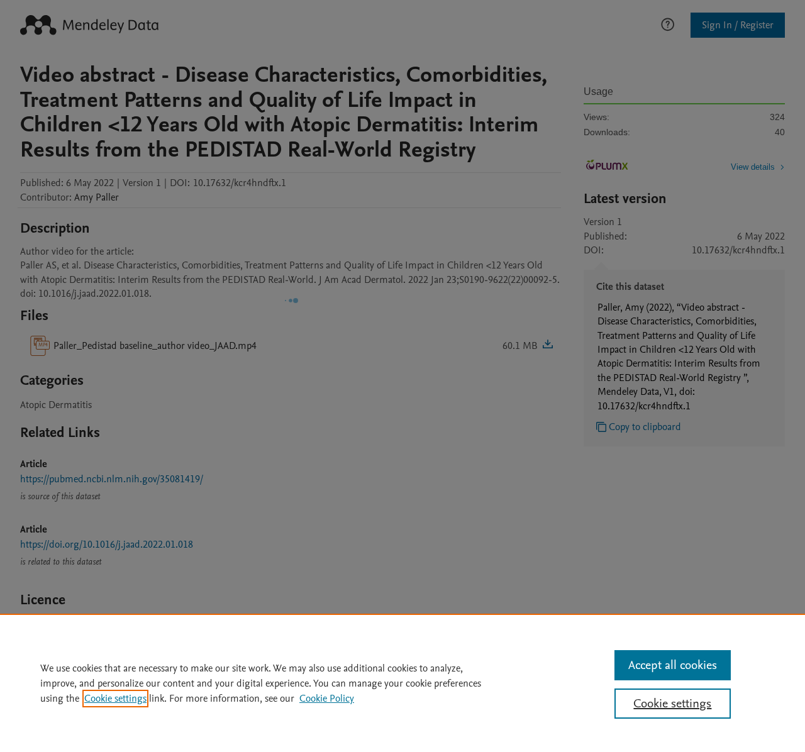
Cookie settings (115, 698)
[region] (402, 683)
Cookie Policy (326, 698)
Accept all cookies (672, 665)
